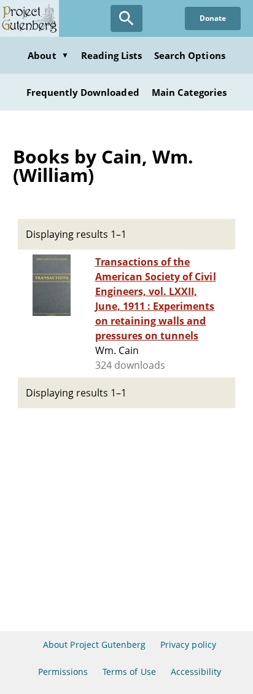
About (48, 55)
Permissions (63, 671)
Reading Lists (111, 55)
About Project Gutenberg (94, 644)
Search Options (189, 55)
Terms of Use (129, 671)
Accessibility (196, 671)
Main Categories (189, 92)
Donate (213, 18)
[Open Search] (126, 18)
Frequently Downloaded (82, 92)
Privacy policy (188, 644)
